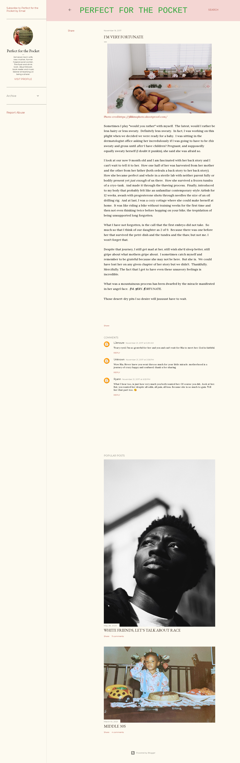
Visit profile (23, 79)
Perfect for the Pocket (133, 10)
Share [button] (71, 30)
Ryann (117, 379)
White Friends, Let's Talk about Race (142, 630)
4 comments (118, 732)
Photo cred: (111, 116)
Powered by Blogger (145, 753)
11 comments (118, 636)
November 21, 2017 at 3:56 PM (140, 359)
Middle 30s (115, 726)
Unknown (119, 359)
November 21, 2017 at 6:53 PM (136, 379)
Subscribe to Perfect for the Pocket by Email (22, 9)
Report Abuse (16, 112)
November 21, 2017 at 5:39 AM (140, 343)
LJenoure (119, 342)
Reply (117, 352)
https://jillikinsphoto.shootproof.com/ (143, 116)
